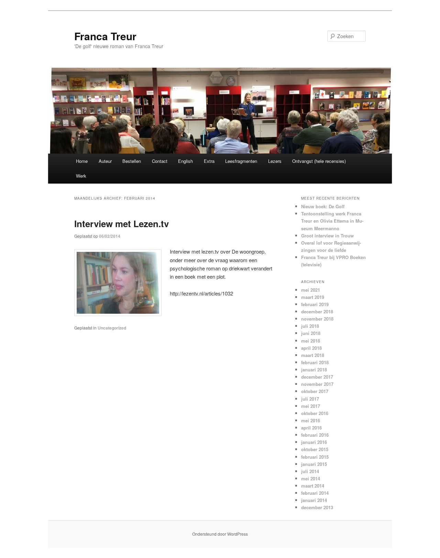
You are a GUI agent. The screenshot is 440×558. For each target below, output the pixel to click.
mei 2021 (310, 290)
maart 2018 (312, 355)
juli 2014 (310, 471)
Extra (209, 161)
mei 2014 (310, 478)
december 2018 (317, 311)
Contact (159, 161)
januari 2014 (314, 500)
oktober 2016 (314, 413)
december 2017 (317, 376)
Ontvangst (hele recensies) (319, 161)
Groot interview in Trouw (327, 235)
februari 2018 (315, 362)
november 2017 (317, 384)
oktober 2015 (314, 449)
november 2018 (317, 318)
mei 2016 (310, 420)
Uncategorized (112, 328)
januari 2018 (314, 369)
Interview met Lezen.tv (121, 223)
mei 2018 (310, 340)
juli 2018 (310, 326)
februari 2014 (315, 493)
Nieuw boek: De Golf (322, 206)
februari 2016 (315, 435)
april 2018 (311, 348)
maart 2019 (312, 297)
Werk (81, 175)
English (185, 161)
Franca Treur (105, 36)
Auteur (105, 161)
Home (82, 161)
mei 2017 (310, 406)
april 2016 (311, 427)
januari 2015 (314, 464)
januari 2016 (314, 442)
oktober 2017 (314, 391)
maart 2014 (312, 485)
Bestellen (131, 161)
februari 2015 (315, 457)
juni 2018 (310, 333)
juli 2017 (310, 398)
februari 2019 (315, 304)
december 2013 (317, 507)
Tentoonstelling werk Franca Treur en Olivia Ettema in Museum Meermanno (332, 220)
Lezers (275, 161)
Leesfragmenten (241, 161)
